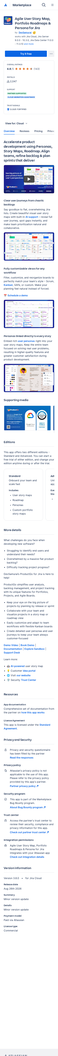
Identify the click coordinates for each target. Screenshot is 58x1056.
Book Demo (27, 645)
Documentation (13, 648)
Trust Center (28, 679)
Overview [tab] (9, 131)
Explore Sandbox (34, 648)
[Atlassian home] (5, 5)
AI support (32, 216)
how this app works (33, 712)
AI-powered (18, 666)
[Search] (44, 5)
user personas (26, 341)
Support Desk (12, 652)
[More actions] (51, 54)
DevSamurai (25, 32)
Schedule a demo (18, 295)
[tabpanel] (29, 538)
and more (29, 44)
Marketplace (22, 5)
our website (23, 675)
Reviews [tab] (24, 131)
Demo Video (11, 645)
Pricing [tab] (38, 131)
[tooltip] (34, 32)
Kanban (8, 284)
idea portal (29, 670)
